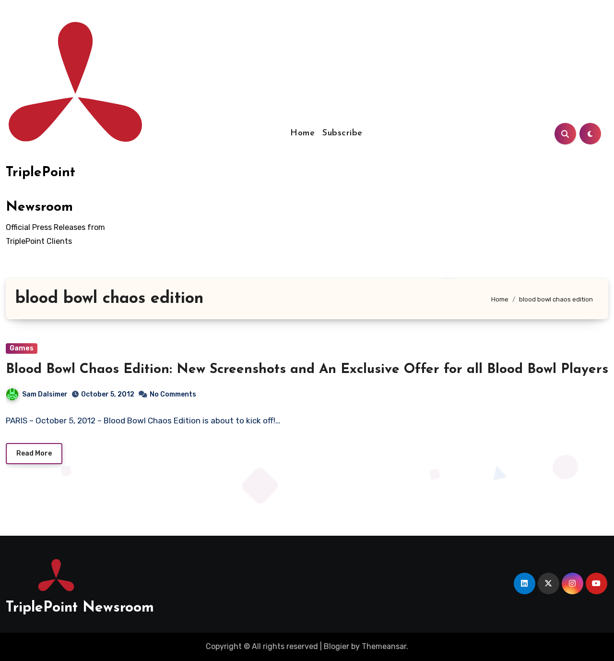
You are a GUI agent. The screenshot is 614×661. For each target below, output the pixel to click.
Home (302, 133)
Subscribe (342, 133)
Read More (34, 453)
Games (22, 348)
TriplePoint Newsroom (80, 608)
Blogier (336, 646)
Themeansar (384, 646)
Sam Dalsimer (45, 394)
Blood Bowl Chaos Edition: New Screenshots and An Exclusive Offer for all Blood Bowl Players (307, 369)
